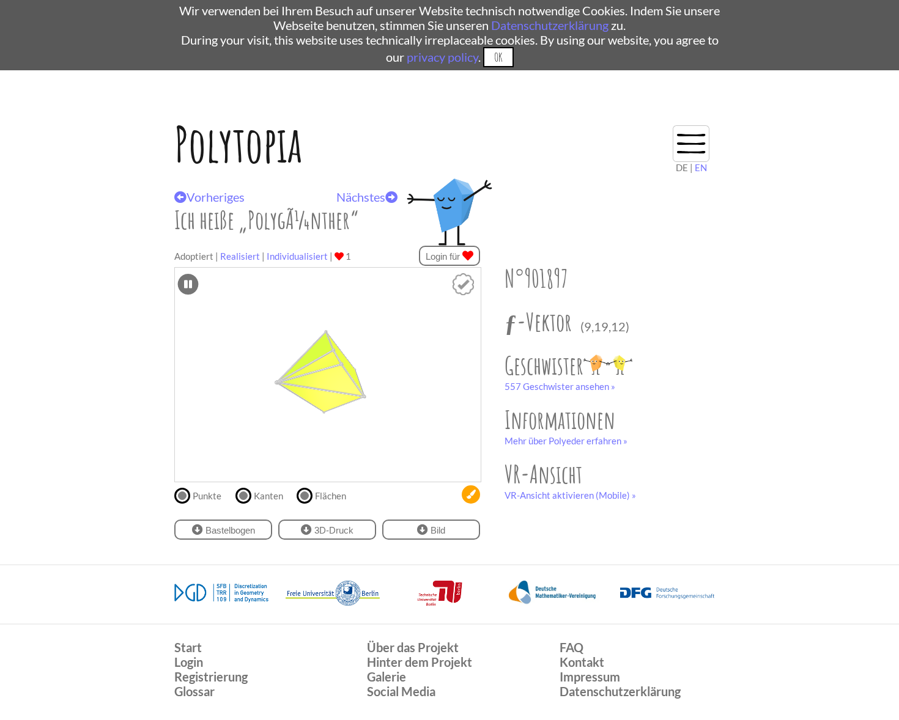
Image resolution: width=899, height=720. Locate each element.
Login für (444, 256)
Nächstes (360, 196)
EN (701, 167)
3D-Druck (332, 530)
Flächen (330, 495)
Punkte (207, 495)
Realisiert (240, 256)
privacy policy (442, 57)
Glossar (194, 691)
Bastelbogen (229, 530)
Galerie (386, 676)
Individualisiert (297, 256)
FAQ (571, 647)
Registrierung (211, 676)
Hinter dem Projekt (419, 662)
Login (188, 662)
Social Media (401, 691)
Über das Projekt (413, 647)
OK (498, 57)
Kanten (268, 495)
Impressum (590, 676)
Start (188, 647)
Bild (436, 530)
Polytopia (238, 144)
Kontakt (582, 662)
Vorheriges (216, 196)
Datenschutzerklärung (550, 25)
